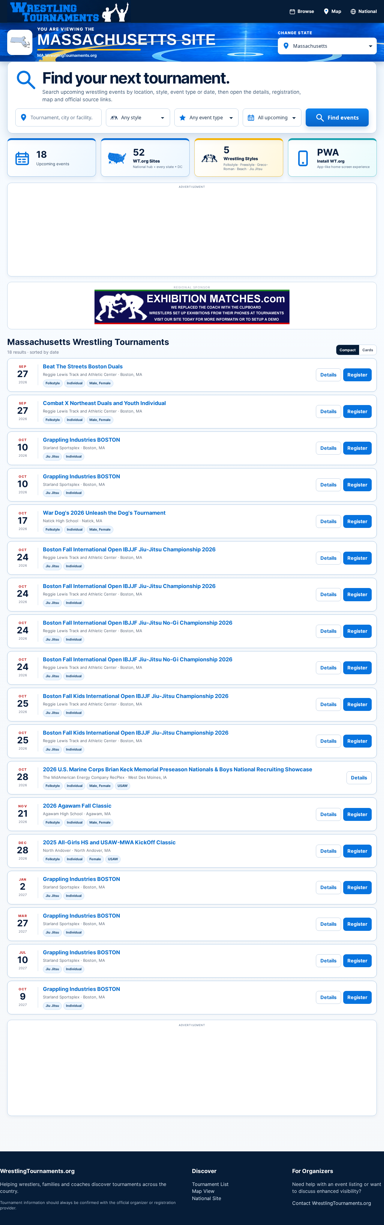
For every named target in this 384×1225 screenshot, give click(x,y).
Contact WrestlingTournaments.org (331, 1203)
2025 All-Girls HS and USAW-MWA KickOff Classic (109, 842)
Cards (367, 350)
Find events (343, 117)
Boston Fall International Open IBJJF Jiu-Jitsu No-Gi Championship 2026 (137, 623)
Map (336, 11)
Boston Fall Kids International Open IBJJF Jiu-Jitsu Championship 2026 (136, 696)
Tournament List (210, 1184)
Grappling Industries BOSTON (81, 440)
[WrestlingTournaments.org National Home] (69, 11)
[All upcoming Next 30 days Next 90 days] (272, 117)
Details (328, 375)
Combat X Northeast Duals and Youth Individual (104, 403)
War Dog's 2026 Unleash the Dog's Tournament (104, 513)
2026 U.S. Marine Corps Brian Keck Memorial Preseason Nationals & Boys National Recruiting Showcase (177, 769)
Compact (348, 350)
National (367, 11)
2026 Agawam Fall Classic (77, 806)
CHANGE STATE (295, 32)
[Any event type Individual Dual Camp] (206, 117)
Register (357, 375)
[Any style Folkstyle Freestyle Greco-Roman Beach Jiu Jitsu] (138, 117)
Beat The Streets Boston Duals (83, 366)
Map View (203, 1191)
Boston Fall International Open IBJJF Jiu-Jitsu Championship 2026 (129, 549)
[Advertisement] (192, 232)
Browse (306, 11)
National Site (206, 1198)
